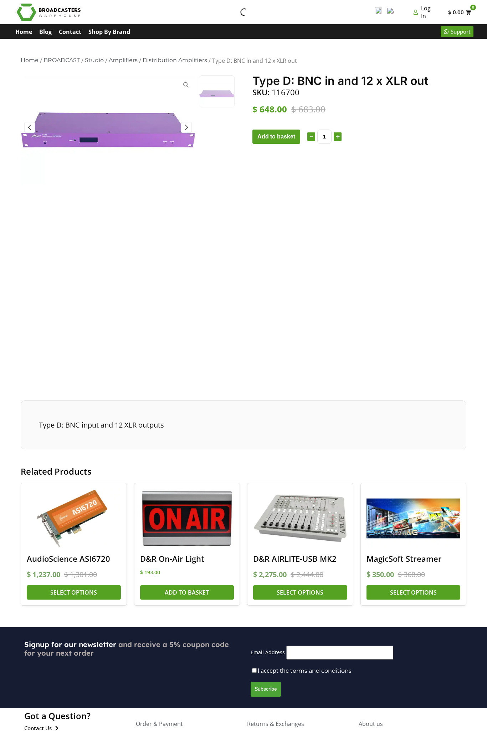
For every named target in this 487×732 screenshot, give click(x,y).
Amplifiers (123, 60)
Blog (45, 32)
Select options (73, 592)
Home (23, 32)
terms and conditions (321, 670)
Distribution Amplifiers (175, 60)
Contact (70, 32)
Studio (94, 60)
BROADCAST (61, 60)
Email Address (268, 652)
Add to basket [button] (187, 592)
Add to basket (276, 136)
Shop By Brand (109, 32)
